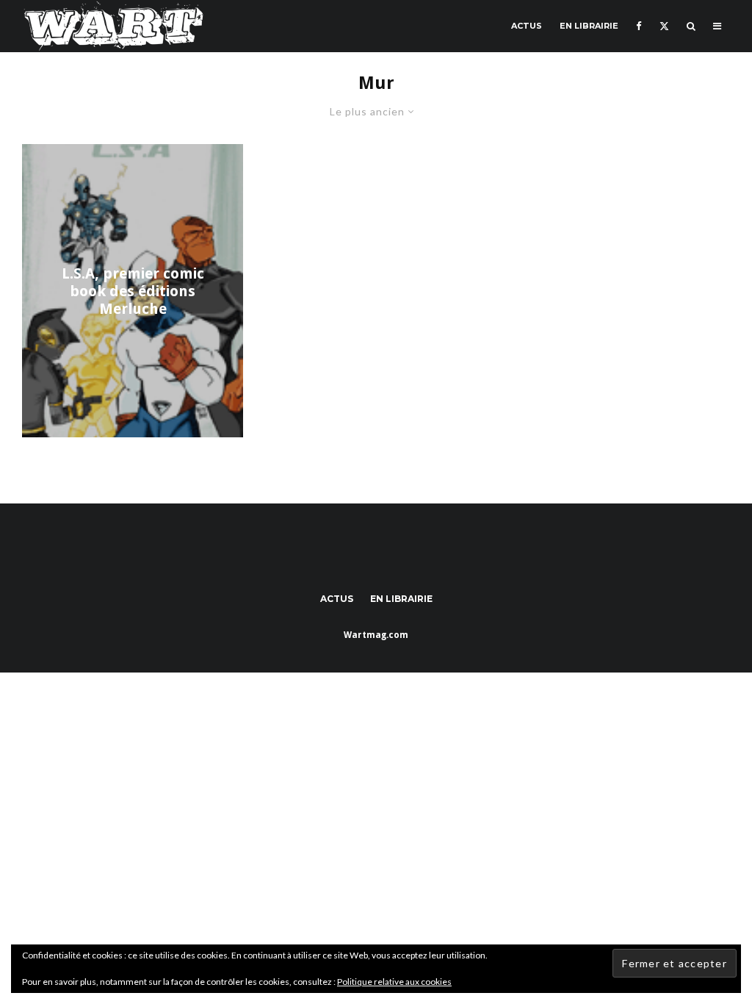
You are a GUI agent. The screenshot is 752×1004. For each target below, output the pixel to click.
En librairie (589, 26)
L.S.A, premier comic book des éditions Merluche (133, 291)
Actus (526, 26)
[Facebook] (639, 26)
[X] (664, 26)
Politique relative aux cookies (394, 981)
